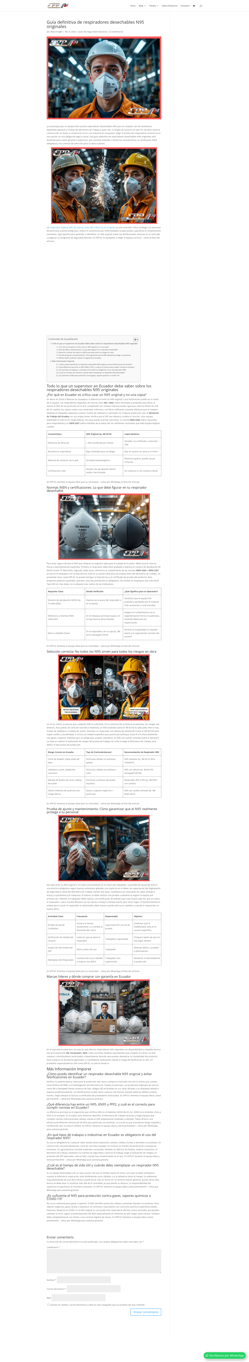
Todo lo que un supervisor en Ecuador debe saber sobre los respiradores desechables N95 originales (95, 343)
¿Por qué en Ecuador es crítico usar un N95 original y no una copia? (84, 347)
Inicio (133, 6)
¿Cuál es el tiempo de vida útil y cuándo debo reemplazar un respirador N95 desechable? (92, 372)
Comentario (53, 1247)
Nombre (51, 1280)
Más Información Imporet (63, 361)
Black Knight (57, 31)
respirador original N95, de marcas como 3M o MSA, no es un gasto (82, 227)
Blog (141, 6)
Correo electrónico (56, 1289)
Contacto (185, 6)
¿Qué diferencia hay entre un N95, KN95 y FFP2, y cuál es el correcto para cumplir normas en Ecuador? (97, 367)
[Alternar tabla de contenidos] (134, 339)
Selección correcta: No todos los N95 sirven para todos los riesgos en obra (86, 352)
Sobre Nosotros (169, 6)
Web (49, 1298)
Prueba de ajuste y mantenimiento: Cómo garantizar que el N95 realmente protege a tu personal (95, 355)
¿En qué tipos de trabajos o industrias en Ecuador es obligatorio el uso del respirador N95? (92, 370)
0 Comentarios (116, 31)
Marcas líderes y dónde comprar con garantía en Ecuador (80, 358)
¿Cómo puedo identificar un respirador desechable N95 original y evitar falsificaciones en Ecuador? (95, 364)
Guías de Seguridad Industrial (92, 31)
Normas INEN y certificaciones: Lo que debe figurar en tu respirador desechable (88, 350)
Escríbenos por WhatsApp (226, 1355)
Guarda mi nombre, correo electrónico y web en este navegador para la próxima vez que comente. (97, 1304)
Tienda (152, 6)
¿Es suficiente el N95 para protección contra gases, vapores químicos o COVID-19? (89, 375)
